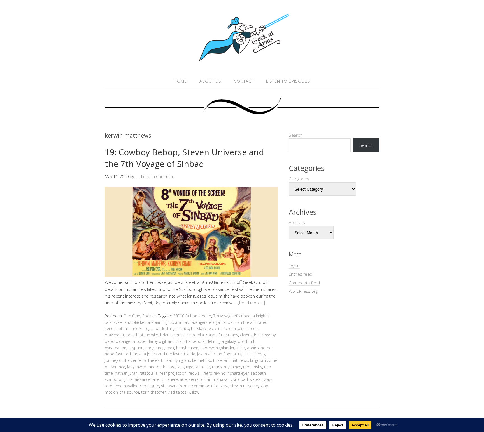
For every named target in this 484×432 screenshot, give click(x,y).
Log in (294, 265)
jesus (248, 354)
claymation (250, 334)
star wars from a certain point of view (194, 385)
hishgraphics (247, 347)
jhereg (260, 354)
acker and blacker (129, 322)
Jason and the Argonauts (219, 354)
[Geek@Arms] (242, 61)
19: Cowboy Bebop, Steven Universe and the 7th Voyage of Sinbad (184, 157)
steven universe (244, 385)
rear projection (173, 373)
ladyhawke (136, 366)
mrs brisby (252, 366)
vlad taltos (177, 392)
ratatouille (148, 373)
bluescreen (248, 328)
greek (169, 347)
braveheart (114, 334)
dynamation (115, 347)
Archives (297, 222)
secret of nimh (202, 379)
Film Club (132, 315)
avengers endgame (209, 322)
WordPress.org (303, 291)
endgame (153, 347)
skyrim (153, 385)
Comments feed (304, 282)
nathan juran (126, 373)
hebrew (207, 347)
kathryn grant (178, 360)
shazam (224, 379)
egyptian (135, 347)
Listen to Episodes (288, 81)
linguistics (213, 366)
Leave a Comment (157, 176)
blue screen (225, 328)
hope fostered (118, 354)
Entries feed (300, 274)
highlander (225, 347)
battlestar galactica (172, 328)
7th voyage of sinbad (232, 315)
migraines (232, 366)
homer (267, 347)
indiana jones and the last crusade (164, 354)
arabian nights (160, 322)
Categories (299, 178)
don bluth (246, 341)
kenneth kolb (204, 360)
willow (194, 392)
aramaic (182, 322)
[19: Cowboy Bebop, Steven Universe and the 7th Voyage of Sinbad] (191, 275)
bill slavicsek (202, 328)
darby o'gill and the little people (175, 341)
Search (295, 135)
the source (129, 392)
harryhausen (187, 347)
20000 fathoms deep (192, 315)
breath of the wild (142, 334)
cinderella (195, 334)
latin (199, 366)
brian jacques (172, 334)
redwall (195, 373)
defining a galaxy (221, 341)
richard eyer (238, 373)
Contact (243, 81)
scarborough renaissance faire (132, 379)
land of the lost (161, 366)
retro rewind (214, 373)
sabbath (258, 373)
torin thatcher (153, 392)
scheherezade (174, 379)
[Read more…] (251, 302)
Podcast (149, 315)
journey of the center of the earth (135, 360)
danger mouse (132, 341)
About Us (210, 81)
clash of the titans (222, 334)
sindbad (240, 379)
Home (180, 81)
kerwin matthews (233, 360)
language (185, 366)
